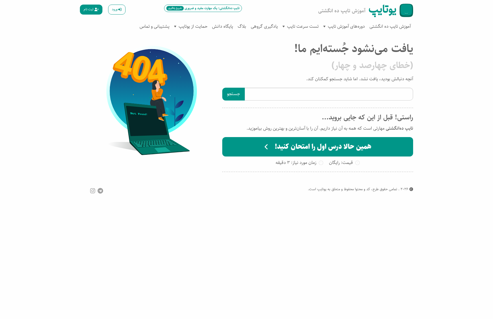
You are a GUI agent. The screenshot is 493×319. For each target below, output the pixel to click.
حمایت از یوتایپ (193, 26)
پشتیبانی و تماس (154, 26)
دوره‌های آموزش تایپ (346, 26)
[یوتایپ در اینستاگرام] (92, 191)
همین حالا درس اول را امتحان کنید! (322, 146)
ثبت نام (89, 9)
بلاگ (242, 26)
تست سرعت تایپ (303, 26)
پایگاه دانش (222, 26)
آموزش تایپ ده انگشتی (390, 26)
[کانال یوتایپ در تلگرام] (100, 191)
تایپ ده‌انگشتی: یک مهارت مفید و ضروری (203, 8)
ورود (115, 9)
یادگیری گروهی (264, 26)
